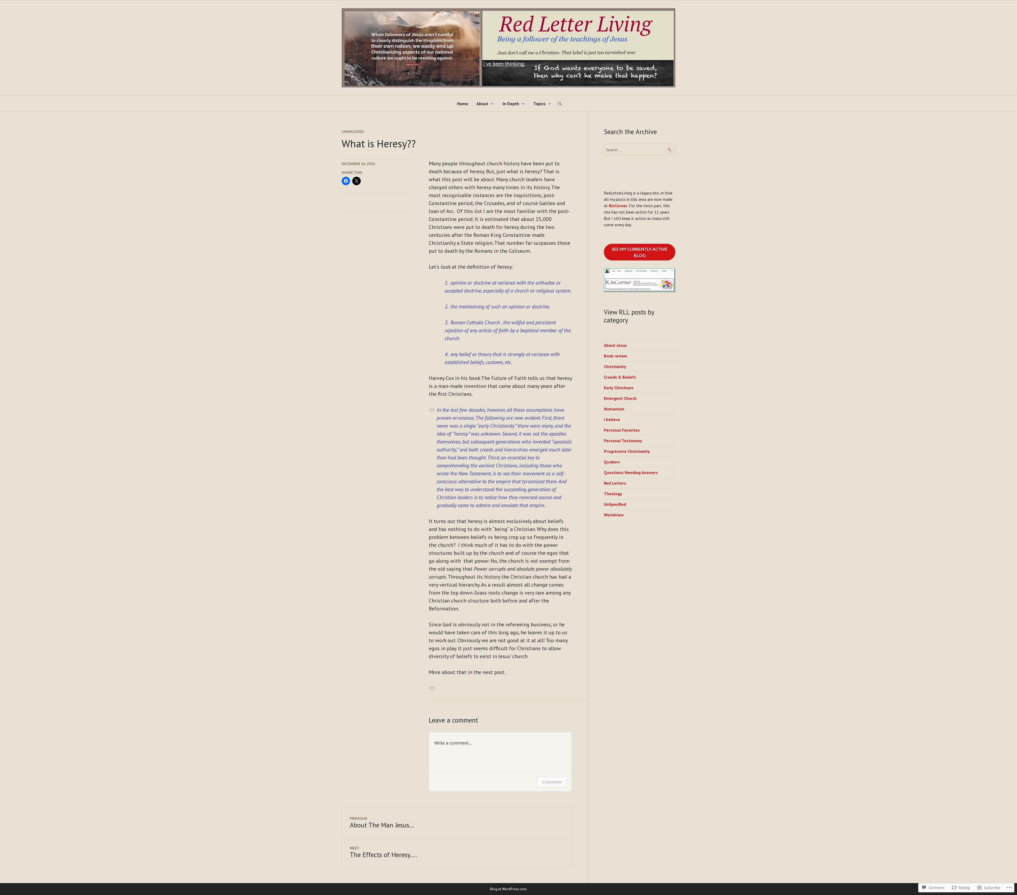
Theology (613, 493)
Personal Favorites (622, 430)
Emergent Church (620, 398)
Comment (552, 782)
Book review (615, 355)
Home (462, 103)
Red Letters (615, 483)
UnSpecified (353, 132)
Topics (539, 103)
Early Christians (619, 387)
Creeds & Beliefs (620, 377)
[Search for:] (639, 149)
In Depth (511, 103)
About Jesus (615, 345)
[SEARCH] (560, 104)
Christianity (615, 366)
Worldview (614, 514)
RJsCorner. (618, 205)
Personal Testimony (623, 440)
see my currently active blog (639, 252)
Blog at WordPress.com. (508, 889)
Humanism (614, 408)
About (482, 103)
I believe (612, 419)
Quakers (612, 461)
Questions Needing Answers (631, 472)
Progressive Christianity (627, 451)
